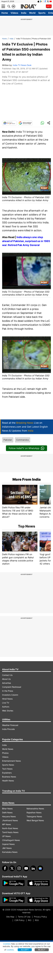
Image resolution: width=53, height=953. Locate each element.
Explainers (7, 773)
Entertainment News (11, 761)
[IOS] (38, 1)
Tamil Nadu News (10, 832)
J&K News (7, 848)
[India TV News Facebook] (45, 1)
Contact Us (7, 675)
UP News (6, 836)
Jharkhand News (10, 820)
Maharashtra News (35, 808)
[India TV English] (28, 6)
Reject (41, 949)
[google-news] (40, 868)
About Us (6, 679)
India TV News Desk (22, 65)
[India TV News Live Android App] (13, 883)
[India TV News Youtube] (51, 1)
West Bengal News (35, 820)
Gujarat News (8, 844)
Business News (9, 776)
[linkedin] (33, 868)
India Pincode (8, 729)
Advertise (6, 683)
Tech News (7, 769)
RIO (29, 920)
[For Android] (13, 900)
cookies (10, 949)
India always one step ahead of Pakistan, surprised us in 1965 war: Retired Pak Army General (26, 241)
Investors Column (10, 695)
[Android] (41, 1)
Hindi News (7, 699)
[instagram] (19, 868)
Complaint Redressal (11, 687)
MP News (6, 824)
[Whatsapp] (42, 123)
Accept (25, 949)
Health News (8, 780)
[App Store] (38, 883)
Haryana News (9, 816)
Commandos (22, 439)
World (32, 12)
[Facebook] (5, 868)
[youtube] (26, 868)
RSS (37, 920)
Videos (14, 12)
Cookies (6, 944)
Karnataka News (9, 852)
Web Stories (7, 710)
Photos (5, 753)
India (23, 12)
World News (7, 749)
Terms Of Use (24, 916)
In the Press (7, 691)
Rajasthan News (34, 812)
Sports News (8, 765)
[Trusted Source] (25, 123)
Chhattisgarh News (11, 840)
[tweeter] (12, 868)
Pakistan (8, 439)
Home (4, 12)
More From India (26, 479)
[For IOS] (38, 900)
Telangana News (34, 816)
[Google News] (9, 123)
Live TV (5, 703)
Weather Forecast (10, 725)
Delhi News (7, 812)
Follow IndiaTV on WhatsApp (24, 448)
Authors (5, 706)
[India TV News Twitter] (48, 1)
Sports (42, 12)
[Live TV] (49, 6)
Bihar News (7, 808)
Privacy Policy (40, 916)
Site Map (10, 916)
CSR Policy (19, 920)
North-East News (10, 828)
